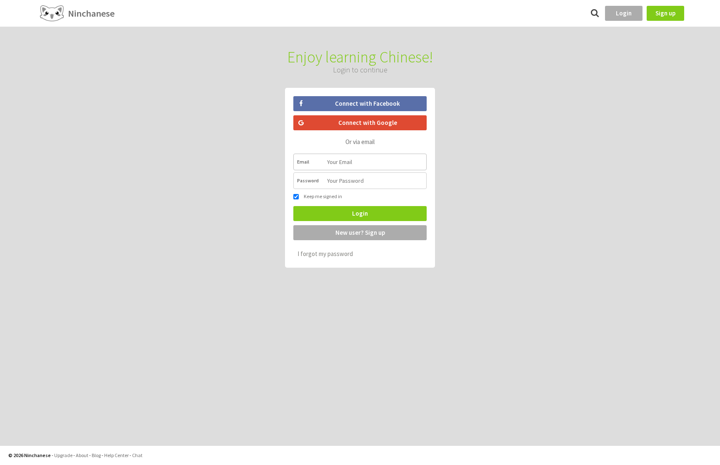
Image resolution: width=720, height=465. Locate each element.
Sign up (665, 13)
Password (308, 180)
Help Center (116, 455)
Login (624, 13)
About (82, 455)
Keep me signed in (322, 196)
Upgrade (63, 455)
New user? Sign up (360, 232)
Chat (137, 455)
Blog (96, 455)
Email (303, 162)
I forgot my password (325, 254)
